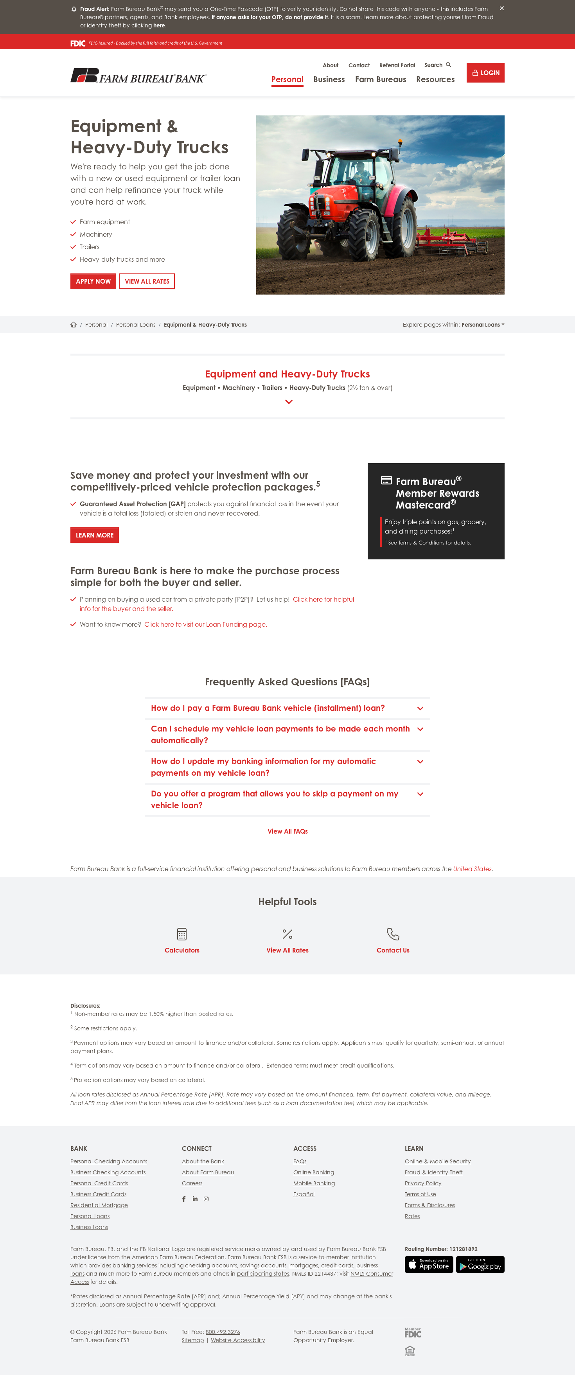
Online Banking (313, 1172)
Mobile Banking (314, 1183)
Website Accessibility (238, 1340)
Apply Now (96, 281)
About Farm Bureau (208, 1172)
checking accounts (211, 1265)
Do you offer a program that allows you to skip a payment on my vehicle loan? (275, 799)
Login (490, 73)
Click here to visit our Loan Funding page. (205, 624)
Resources (435, 79)
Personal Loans (135, 324)
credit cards (337, 1265)
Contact (359, 65)
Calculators (182, 950)
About (330, 65)
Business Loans (89, 1227)
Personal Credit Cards (99, 1183)
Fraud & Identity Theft (434, 1172)
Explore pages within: (451, 324)
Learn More (97, 535)
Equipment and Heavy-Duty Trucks (288, 380)
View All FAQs (288, 831)
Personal (287, 79)
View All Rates (150, 281)
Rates (412, 1216)
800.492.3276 (223, 1331)
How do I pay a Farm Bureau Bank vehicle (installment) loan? (268, 708)
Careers (192, 1183)
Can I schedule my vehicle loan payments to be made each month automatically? (280, 734)
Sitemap (193, 1340)
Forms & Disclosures (430, 1205)
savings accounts (263, 1265)
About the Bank (203, 1161)
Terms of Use (420, 1194)
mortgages (303, 1265)
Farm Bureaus (380, 79)
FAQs (299, 1161)
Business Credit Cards (98, 1194)
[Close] (501, 8)
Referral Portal (397, 65)
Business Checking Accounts (108, 1172)
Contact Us (393, 950)
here (159, 25)
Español (303, 1194)
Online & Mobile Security (438, 1161)
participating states (263, 1273)
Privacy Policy (423, 1183)
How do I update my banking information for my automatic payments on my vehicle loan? (263, 767)
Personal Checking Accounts (108, 1161)
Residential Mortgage (99, 1205)
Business (329, 79)
